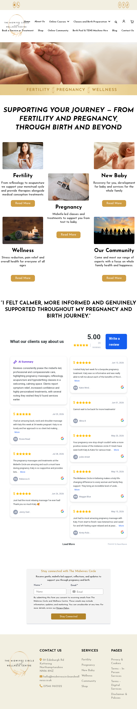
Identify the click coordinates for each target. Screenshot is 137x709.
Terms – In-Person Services (118, 672)
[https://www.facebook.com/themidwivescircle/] (123, 5)
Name (38, 585)
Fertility (86, 659)
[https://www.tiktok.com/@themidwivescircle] (127, 5)
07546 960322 (52, 686)
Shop (85, 686)
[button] (67, 22)
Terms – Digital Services (116, 685)
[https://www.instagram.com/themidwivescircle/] (120, 5)
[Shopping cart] (132, 21)
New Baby (88, 670)
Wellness (87, 675)
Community (89, 681)
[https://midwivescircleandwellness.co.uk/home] (17, 25)
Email (74, 585)
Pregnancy (88, 665)
